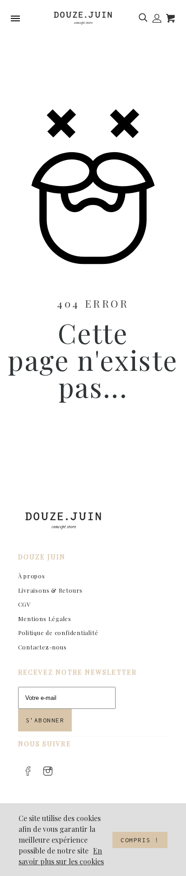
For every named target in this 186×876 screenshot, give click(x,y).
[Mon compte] (157, 18)
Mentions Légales (44, 618)
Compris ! (140, 840)
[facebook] (28, 771)
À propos (31, 576)
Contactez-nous (42, 647)
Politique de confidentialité (58, 632)
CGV (24, 604)
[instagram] (48, 771)
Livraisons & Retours (50, 590)
